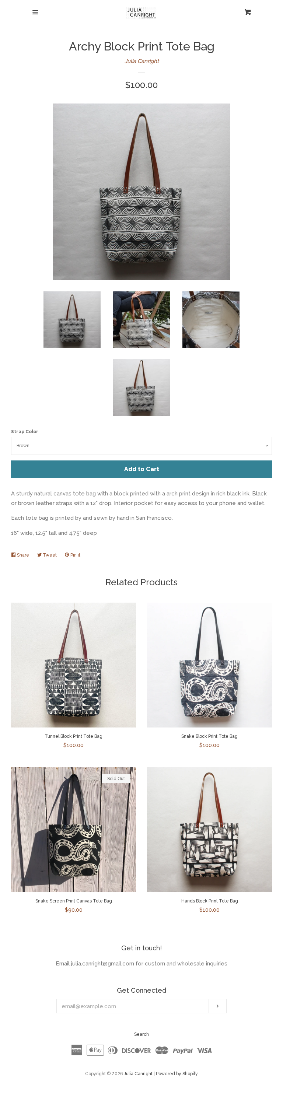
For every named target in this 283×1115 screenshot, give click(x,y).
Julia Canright (142, 61)
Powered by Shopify (177, 1073)
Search (141, 1034)
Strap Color (24, 431)
